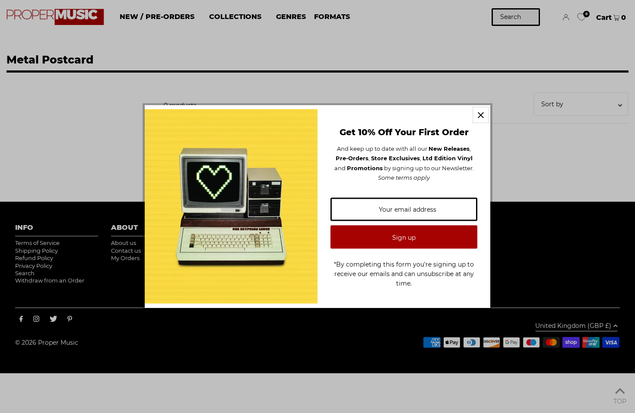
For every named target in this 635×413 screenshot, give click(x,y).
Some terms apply (404, 177)
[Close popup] (480, 115)
